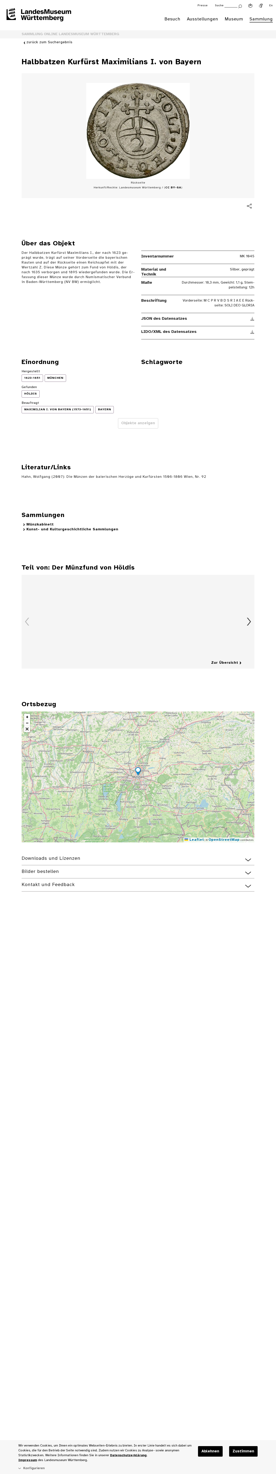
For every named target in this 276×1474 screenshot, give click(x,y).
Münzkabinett (40, 525)
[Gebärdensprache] (261, 5)
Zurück (27, 621)
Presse (203, 5)
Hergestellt (31, 371)
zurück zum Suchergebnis (49, 42)
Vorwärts (249, 621)
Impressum (27, 1460)
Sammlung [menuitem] (261, 19)
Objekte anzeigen (138, 423)
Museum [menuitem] (234, 19)
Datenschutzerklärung (128, 1455)
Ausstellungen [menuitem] (202, 19)
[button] (138, 772)
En (271, 5)
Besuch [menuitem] (172, 19)
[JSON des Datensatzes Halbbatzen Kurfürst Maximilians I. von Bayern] (252, 318)
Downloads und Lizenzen (51, 858)
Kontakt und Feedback (48, 884)
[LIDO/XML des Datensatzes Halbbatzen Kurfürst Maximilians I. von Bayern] (252, 331)
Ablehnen (210, 1451)
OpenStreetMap (224, 840)
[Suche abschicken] (240, 6)
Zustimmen (243, 1451)
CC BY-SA (173, 187)
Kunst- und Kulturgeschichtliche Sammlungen (72, 529)
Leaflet (196, 840)
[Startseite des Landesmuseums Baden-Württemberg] (38, 17)
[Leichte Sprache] (250, 5)
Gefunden (29, 387)
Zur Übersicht (224, 663)
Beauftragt (30, 403)
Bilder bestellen (40, 871)
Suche (219, 5)
